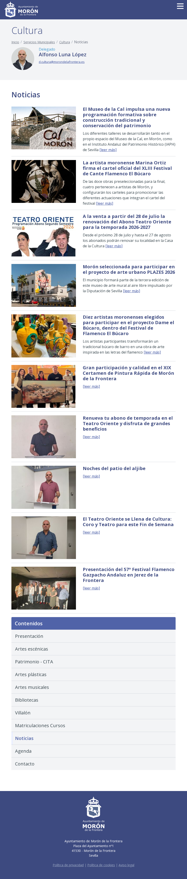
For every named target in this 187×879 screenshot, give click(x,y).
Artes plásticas (31, 674)
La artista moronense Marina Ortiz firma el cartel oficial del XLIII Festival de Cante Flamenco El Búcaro (127, 168)
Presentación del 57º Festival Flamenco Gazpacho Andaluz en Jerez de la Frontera (128, 574)
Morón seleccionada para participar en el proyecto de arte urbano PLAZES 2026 (129, 269)
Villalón (23, 713)
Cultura (64, 42)
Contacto (24, 764)
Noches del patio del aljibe (114, 468)
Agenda (23, 751)
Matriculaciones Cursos (40, 725)
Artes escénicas (31, 649)
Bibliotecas (26, 700)
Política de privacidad (68, 865)
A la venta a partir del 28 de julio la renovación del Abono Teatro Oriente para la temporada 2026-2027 (127, 221)
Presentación (29, 636)
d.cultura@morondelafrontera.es (62, 62)
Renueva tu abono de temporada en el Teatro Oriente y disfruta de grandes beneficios (128, 423)
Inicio (15, 42)
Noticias (24, 738)
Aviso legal (126, 865)
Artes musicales (32, 687)
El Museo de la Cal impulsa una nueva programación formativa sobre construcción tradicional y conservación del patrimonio (126, 117)
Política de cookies (101, 865)
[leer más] (108, 149)
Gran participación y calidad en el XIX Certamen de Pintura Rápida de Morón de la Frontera (128, 373)
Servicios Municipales (39, 42)
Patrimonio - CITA (34, 662)
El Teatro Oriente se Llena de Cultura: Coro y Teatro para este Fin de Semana (128, 521)
